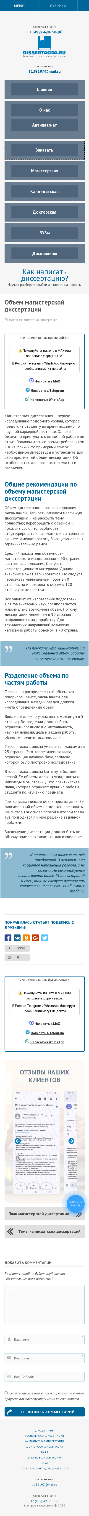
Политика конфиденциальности (44, 1468)
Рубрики (58, 5)
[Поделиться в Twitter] (44, 937)
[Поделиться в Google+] (35, 937)
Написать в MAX (47, 381)
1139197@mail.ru (44, 71)
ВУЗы (44, 232)
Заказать (44, 150)
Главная (44, 89)
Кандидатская (44, 191)
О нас (44, 110)
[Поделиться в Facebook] (8, 937)
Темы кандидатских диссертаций (49, 1231)
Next (71, 1141)
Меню (19, 5)
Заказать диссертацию (44, 1457)
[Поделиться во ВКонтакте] (17, 937)
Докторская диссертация (44, 1446)
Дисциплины (44, 253)
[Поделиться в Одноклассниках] (26, 937)
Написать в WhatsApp (47, 400)
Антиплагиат (44, 125)
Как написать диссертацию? (44, 275)
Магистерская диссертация (39, 320)
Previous (18, 1141)
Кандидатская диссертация (45, 1441)
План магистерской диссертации (38, 1213)
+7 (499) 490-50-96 (44, 32)
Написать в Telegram (47, 390)
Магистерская (44, 170)
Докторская (44, 212)
